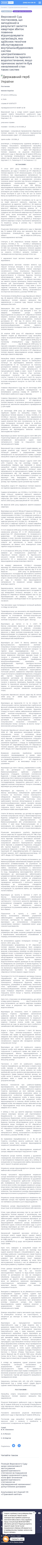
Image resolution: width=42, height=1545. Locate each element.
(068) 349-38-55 (29, 3)
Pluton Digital (18, 1542)
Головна (4, 7)
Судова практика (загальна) (18, 7)
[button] (6, 1539)
